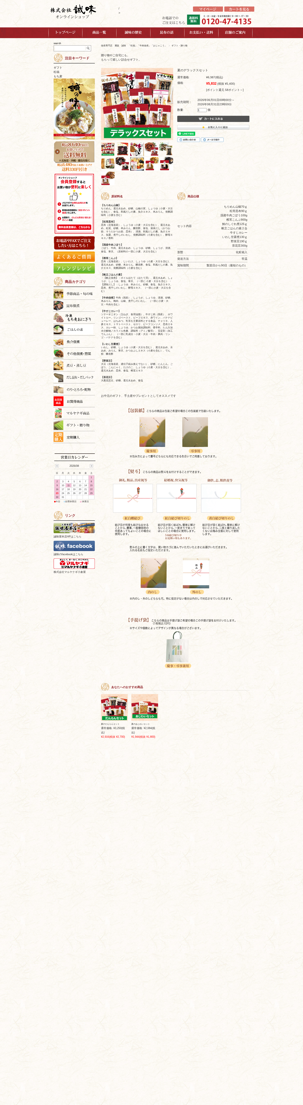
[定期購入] (74, 437)
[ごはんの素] (74, 330)
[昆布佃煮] (74, 306)
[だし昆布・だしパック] (74, 377)
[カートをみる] (239, 10)
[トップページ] (65, 33)
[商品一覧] (99, 33)
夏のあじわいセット (140, 724)
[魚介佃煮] (74, 342)
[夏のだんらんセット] (114, 707)
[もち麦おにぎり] (74, 318)
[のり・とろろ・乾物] (74, 389)
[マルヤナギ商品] (74, 413)
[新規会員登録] (208, 10)
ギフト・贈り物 (179, 45)
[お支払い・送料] (201, 33)
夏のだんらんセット (110, 724)
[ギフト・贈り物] (74, 425)
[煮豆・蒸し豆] (74, 366)
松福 (56, 72)
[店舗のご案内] (235, 33)
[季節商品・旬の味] (74, 294)
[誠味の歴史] (133, 33)
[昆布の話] (167, 33)
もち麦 (58, 76)
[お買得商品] (74, 401)
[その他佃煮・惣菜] (74, 354)
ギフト (58, 67)
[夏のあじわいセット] (144, 707)
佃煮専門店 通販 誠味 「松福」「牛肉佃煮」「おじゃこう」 (134, 45)
